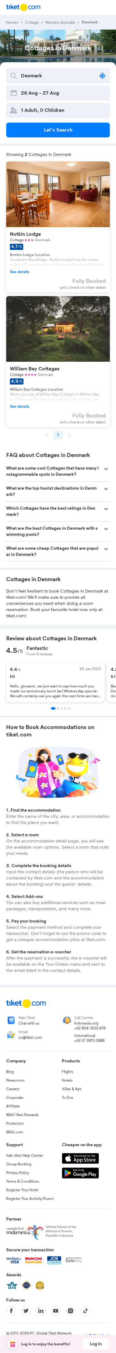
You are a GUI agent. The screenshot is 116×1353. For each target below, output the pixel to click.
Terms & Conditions (22, 1181)
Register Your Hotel (22, 1190)
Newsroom (15, 1080)
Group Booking (18, 1164)
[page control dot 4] (65, 708)
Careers (12, 1088)
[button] (58, 471)
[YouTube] (56, 1311)
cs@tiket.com (30, 1037)
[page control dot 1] (53, 708)
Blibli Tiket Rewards (22, 1114)
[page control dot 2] (58, 708)
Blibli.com (14, 1132)
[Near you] (102, 75)
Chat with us (29, 1023)
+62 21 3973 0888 (89, 1040)
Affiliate (13, 1106)
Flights (67, 1071)
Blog (10, 1071)
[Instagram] (70, 1311)
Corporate (14, 1097)
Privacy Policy (17, 1172)
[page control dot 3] (61, 708)
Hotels (67, 1080)
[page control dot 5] (69, 708)
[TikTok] (85, 1311)
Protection (15, 1123)
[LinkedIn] (41, 1311)
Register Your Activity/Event (30, 1198)
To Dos (67, 1097)
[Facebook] (11, 1311)
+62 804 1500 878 (89, 1028)
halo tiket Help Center (24, 1155)
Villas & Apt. (72, 1088)
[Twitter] (26, 1311)
